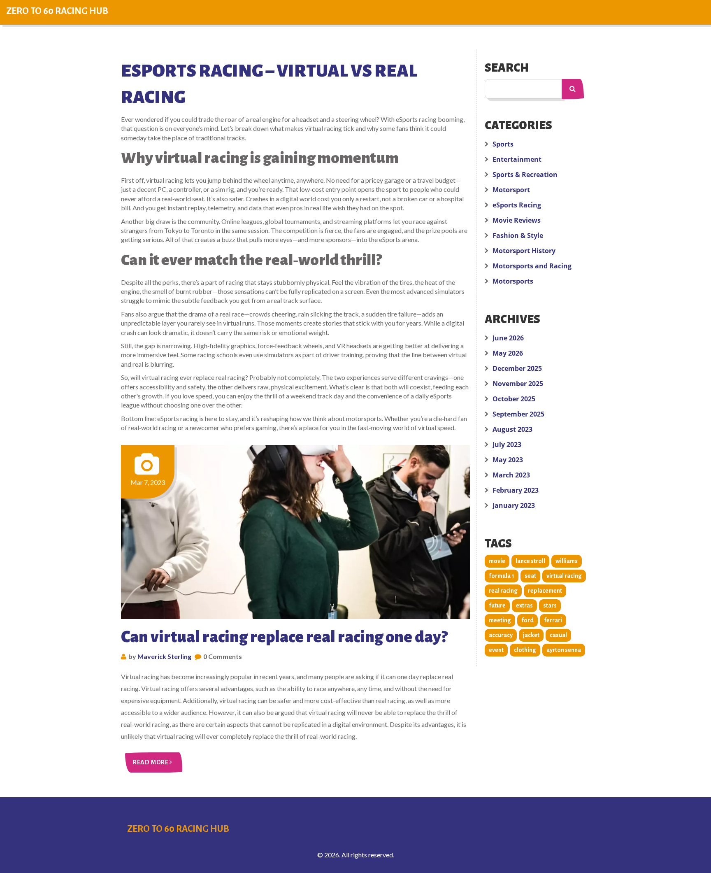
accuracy (501, 635)
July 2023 (507, 444)
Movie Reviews (517, 220)
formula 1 (501, 576)
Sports (503, 144)
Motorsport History (524, 250)
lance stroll (530, 561)
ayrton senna (563, 650)
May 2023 (508, 459)
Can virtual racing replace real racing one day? (284, 636)
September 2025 (518, 414)
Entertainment (517, 159)
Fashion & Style (518, 235)
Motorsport (511, 189)
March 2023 (511, 475)
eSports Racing (517, 205)
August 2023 (512, 429)
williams (566, 561)
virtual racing (564, 576)
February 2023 (516, 490)
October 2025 (514, 398)
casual (558, 635)
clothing (525, 650)
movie (497, 561)
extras (524, 605)
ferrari (553, 620)
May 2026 (508, 353)
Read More (151, 762)
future (497, 605)
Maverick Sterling (164, 656)
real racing (503, 590)
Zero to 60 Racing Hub (57, 11)
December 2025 (517, 368)
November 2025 (518, 383)
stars (550, 605)
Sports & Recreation (525, 174)
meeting (500, 620)
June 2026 (508, 337)
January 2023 (514, 505)
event (496, 650)
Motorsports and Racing (532, 265)
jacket (531, 635)
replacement (545, 590)
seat (530, 576)
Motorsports (513, 281)
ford (527, 620)
